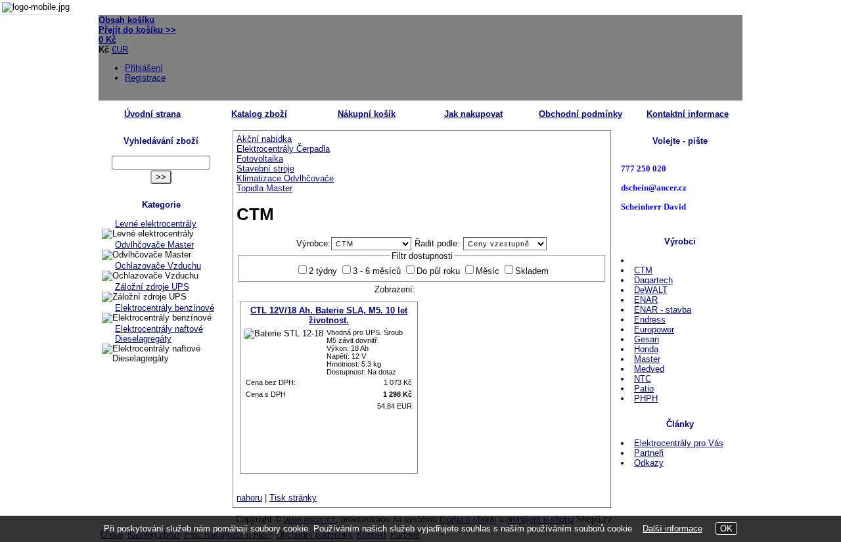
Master (647, 359)
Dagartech (653, 280)
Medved (649, 369)
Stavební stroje (265, 168)
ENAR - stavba (662, 310)
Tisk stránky (293, 498)
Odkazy (649, 463)
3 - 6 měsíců (377, 271)
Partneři (649, 453)
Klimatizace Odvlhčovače (285, 178)
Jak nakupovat (473, 114)
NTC (642, 379)
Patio (644, 389)
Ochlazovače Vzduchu (158, 266)
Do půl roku (438, 271)
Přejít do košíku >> (137, 30)
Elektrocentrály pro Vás (678, 443)
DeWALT (651, 290)
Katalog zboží (259, 114)
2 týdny (323, 271)
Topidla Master (264, 188)
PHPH (646, 398)
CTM (643, 270)
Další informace (672, 528)
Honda (646, 349)
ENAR (646, 300)
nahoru (249, 498)
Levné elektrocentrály (155, 224)
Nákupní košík (367, 114)
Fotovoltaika (260, 159)
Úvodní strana (152, 114)
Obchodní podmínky (580, 114)
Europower (654, 329)
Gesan (646, 339)
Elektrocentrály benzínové (164, 308)
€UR (120, 50)
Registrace (145, 78)
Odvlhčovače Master (154, 245)
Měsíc (487, 271)
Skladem (532, 271)
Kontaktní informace (688, 114)
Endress (650, 320)
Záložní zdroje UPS (152, 287)
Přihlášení (144, 68)
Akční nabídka (264, 139)
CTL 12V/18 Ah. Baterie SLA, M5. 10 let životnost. (328, 315)
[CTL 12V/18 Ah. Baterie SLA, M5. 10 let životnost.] (283, 333)
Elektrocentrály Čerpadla (283, 149)
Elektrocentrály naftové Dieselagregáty (159, 334)
